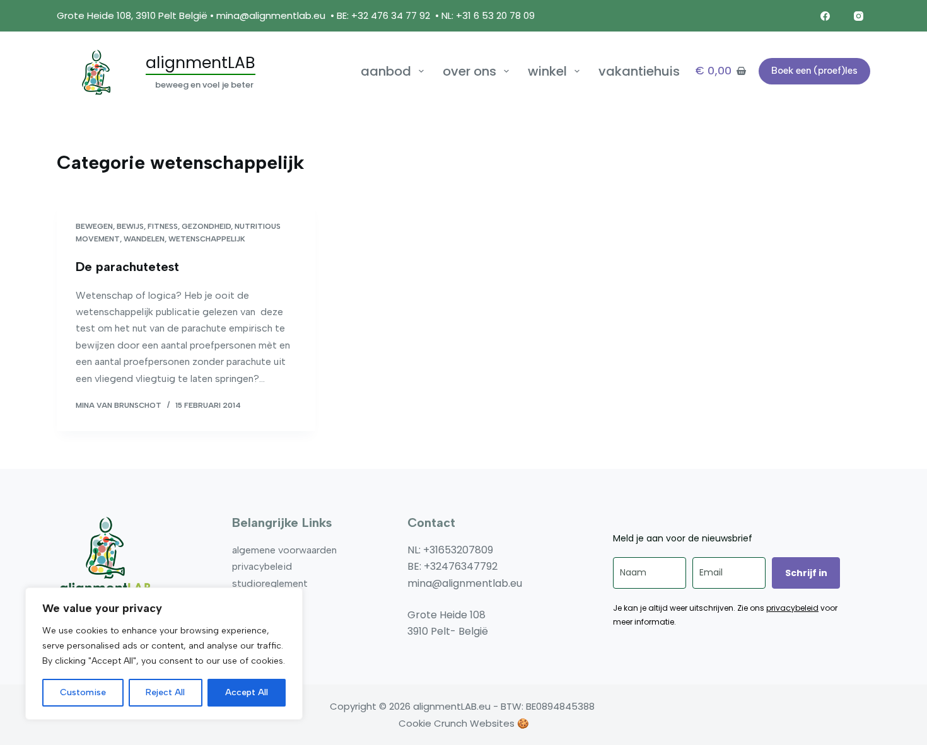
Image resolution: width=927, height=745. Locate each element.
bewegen (94, 226)
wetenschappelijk (206, 238)
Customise (83, 692)
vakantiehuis (639, 71)
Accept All (246, 692)
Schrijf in (806, 573)
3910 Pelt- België (447, 631)
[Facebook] (825, 16)
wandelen (144, 238)
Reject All (165, 692)
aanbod (386, 71)
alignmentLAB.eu (452, 706)
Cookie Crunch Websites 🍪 (464, 723)
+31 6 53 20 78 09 (496, 15)
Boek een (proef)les (814, 70)
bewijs (130, 226)
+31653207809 (458, 550)
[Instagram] (859, 16)
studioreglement (270, 583)
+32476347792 (461, 566)
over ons (469, 71)
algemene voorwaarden (284, 550)
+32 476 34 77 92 (390, 15)
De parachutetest (127, 266)
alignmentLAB (200, 63)
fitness (163, 226)
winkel (547, 71)
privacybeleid (262, 566)
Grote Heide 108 (446, 615)
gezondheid (206, 226)
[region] (164, 653)
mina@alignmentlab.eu (270, 15)
